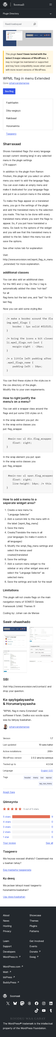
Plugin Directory (11, 13)
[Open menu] (51, 4)
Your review (9, 842)
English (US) (47, 770)
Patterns (34, 931)
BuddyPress (11, 982)
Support (7, 946)
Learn (6, 941)
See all (49, 842)
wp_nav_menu (45, 783)
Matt (7, 971)
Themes (34, 920)
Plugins (33, 925)
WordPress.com (13, 966)
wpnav (49, 777)
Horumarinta (12, 126)
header (27, 777)
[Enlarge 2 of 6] (22, 637)
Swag (34, 956)
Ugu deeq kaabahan (14, 896)
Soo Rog (9, 91)
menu (35, 777)
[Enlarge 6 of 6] (48, 664)
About (6, 915)
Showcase (35, 915)
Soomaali (15, 996)
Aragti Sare (9, 792)
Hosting (7, 925)
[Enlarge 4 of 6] (48, 630)
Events (33, 946)
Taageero (11, 133)
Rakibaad (11, 118)
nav (42, 777)
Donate (35, 951)
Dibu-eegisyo (13, 110)
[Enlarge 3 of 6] (22, 654)
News (6, 920)
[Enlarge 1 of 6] (22, 630)
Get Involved (37, 941)
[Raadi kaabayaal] (35, 24)
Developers (9, 951)
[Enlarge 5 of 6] (48, 648)
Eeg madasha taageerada (17, 869)
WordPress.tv (12, 956)
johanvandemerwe (19, 83)
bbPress (9, 977)
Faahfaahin (12, 102)
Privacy (7, 931)
